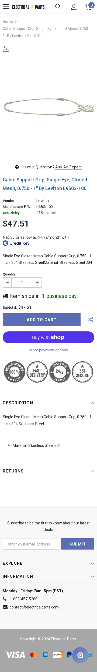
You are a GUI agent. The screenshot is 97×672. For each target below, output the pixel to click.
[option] (48, 107)
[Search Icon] (58, 6)
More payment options (48, 350)
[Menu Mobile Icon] (6, 7)
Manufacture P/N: (17, 207)
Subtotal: (10, 308)
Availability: (11, 213)
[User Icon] (74, 7)
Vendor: (9, 201)
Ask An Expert (68, 167)
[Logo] (28, 7)
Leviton (42, 200)
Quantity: (9, 274)
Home (8, 21)
